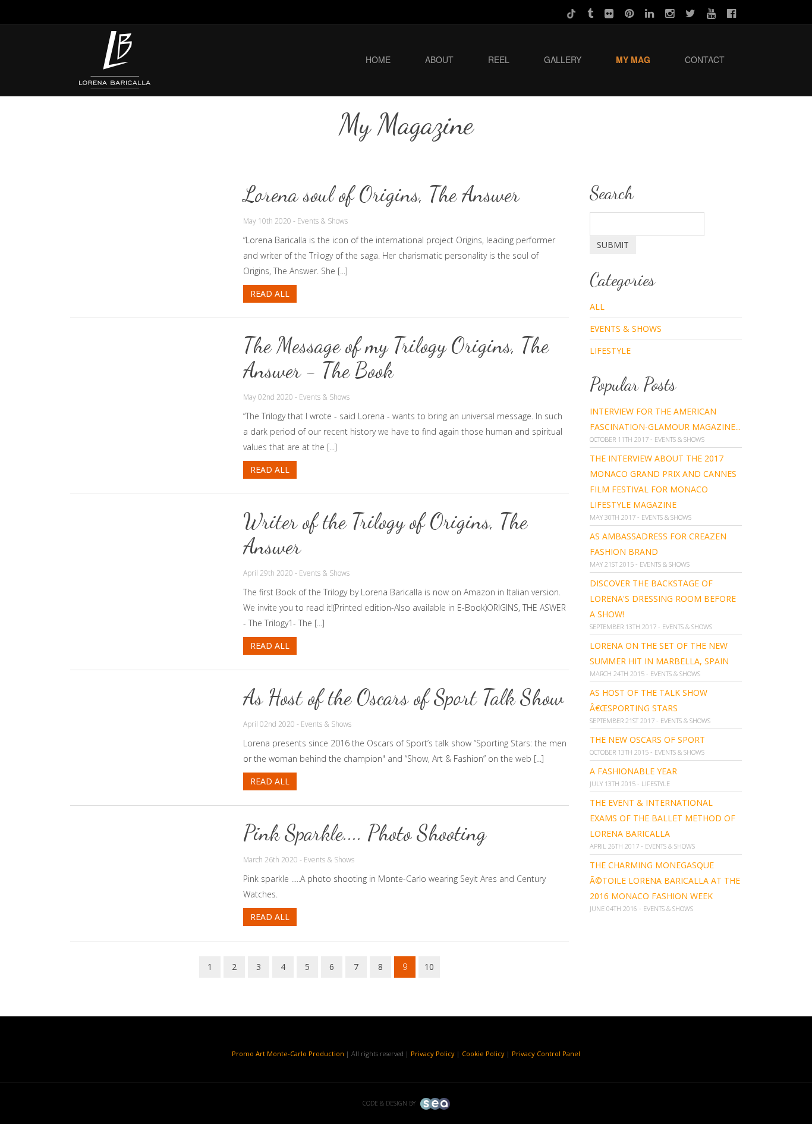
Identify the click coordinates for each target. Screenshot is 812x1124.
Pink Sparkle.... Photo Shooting (364, 833)
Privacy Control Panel (546, 1053)
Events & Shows (626, 328)
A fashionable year (633, 771)
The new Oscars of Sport (647, 739)
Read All (269, 293)
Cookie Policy (483, 1053)
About (439, 59)
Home (378, 59)
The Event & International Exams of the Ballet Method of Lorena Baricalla (662, 818)
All (597, 306)
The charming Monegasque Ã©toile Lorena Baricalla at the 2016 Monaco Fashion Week (665, 880)
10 (429, 966)
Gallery (562, 59)
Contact (705, 59)
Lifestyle (610, 350)
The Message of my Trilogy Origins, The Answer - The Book (396, 357)
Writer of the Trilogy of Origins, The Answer (385, 533)
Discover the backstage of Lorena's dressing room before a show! (663, 598)
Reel (498, 59)
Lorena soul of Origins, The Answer (381, 194)
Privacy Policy (433, 1053)
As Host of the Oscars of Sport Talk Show (403, 697)
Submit (613, 244)
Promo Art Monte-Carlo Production (288, 1053)
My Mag (633, 59)
